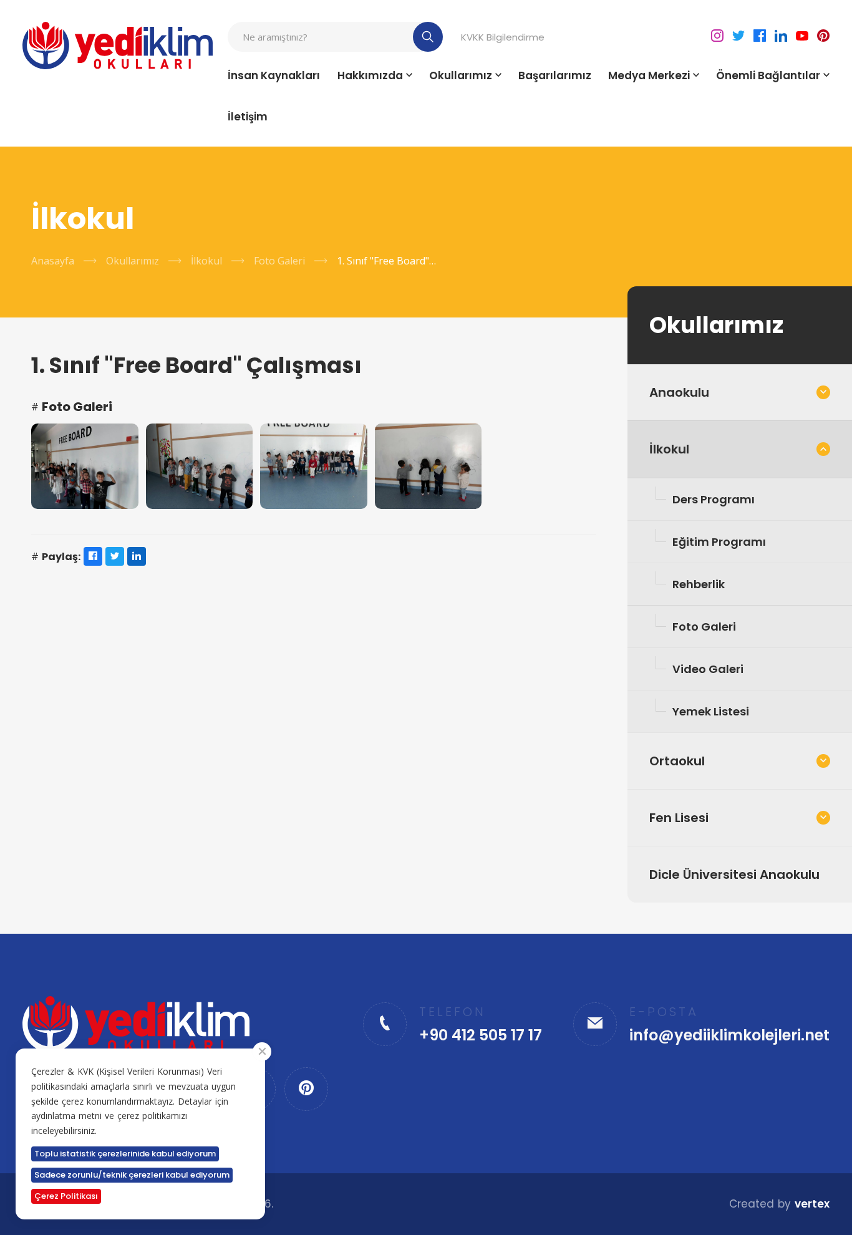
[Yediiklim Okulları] (117, 45)
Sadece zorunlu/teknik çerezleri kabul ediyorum (132, 1175)
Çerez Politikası (66, 1196)
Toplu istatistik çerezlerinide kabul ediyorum (125, 1154)
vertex (812, 1203)
